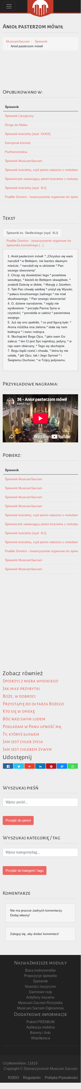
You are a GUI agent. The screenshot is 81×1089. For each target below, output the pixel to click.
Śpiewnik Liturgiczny (19, 116)
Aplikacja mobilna (40, 1027)
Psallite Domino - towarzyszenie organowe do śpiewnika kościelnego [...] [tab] (39, 243)
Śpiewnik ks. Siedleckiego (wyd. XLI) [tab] (32, 233)
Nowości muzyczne (40, 986)
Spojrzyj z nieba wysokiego (30, 681)
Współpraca (40, 1038)
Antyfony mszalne (40, 997)
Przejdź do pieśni (18, 820)
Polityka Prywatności (61, 1078)
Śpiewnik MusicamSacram (23, 161)
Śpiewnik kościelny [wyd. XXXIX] (27, 134)
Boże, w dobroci (19, 696)
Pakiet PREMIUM (40, 1022)
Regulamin (32, 1078)
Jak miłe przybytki (21, 688)
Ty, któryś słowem (21, 734)
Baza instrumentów (40, 970)
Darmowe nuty (40, 992)
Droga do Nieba (16, 125)
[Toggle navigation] (9, 6)
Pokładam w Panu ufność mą (32, 726)
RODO (13, 1078)
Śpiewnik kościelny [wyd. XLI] (25, 188)
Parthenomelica (16, 152)
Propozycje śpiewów (40, 976)
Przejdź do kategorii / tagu (25, 870)
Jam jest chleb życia (23, 741)
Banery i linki (40, 1033)
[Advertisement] (40, 627)
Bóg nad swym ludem (24, 719)
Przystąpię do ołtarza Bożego (33, 703)
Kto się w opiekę (19, 711)
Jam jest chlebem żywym (27, 749)
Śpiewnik (40, 981)
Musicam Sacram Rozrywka (40, 1003)
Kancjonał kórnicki (18, 143)
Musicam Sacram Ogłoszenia (40, 1008)
